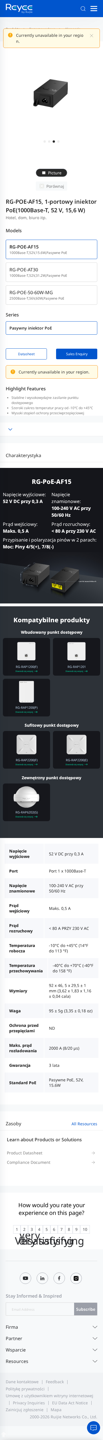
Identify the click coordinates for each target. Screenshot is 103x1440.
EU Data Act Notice (70, 1402)
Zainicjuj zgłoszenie (24, 1409)
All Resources (84, 1123)
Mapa (56, 1409)
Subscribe (85, 1309)
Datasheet (26, 354)
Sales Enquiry (77, 354)
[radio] (17, 1229)
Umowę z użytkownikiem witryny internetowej (49, 1395)
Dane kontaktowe (22, 1381)
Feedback (55, 1381)
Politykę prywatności (25, 1388)
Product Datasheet (24, 1153)
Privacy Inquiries (29, 1402)
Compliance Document (28, 1162)
